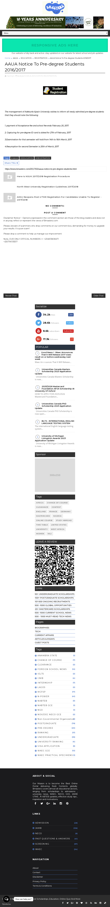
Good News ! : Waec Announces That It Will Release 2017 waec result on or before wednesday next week (54, 355)
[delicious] (105, 903)
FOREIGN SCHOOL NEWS (52, 669)
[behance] (96, 903)
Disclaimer (38, 877)
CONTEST (56, 507)
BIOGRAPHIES (42, 628)
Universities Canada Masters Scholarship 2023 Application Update (53, 371)
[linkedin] (54, 803)
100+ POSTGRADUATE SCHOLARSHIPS (54, 598)
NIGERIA (57, 516)
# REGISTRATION (43, 158)
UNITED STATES (59, 525)
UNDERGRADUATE (48, 737)
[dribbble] (86, 903)
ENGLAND (41, 511)
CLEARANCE (42, 507)
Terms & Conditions (42, 886)
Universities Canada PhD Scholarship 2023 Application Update (53, 406)
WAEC (38, 849)
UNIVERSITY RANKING (50, 741)
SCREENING (42, 844)
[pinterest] (67, 803)
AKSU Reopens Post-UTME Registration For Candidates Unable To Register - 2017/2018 (59, 198)
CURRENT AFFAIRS (44, 635)
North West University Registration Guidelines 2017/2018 (47, 186)
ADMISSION (42, 823)
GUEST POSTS (42, 642)
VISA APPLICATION (49, 746)
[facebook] (35, 803)
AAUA (15, 58)
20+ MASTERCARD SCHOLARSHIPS (52, 609)
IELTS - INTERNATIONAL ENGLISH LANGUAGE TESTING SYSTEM (58, 422)
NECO (38, 833)
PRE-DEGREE (45, 728)
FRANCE (53, 511)
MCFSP (42, 692)
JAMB (38, 828)
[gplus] (48, 803)
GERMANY (66, 511)
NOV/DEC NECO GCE (49, 714)
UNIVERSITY (42, 529)
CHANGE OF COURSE (57, 503)
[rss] (91, 903)
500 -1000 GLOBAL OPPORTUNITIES (53, 605)
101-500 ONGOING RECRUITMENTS (52, 601)
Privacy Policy (39, 881)
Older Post (99, 295)
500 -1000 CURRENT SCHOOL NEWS (53, 612)
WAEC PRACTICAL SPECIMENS (55, 755)
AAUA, (29, 76)
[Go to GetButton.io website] (6, 904)
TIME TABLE (42, 525)
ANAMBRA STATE (47, 655)
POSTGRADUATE (47, 723)
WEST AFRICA (58, 529)
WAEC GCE (44, 750)
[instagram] (61, 803)
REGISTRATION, (50, 76)
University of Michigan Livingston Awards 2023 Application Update (50, 438)
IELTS (41, 674)
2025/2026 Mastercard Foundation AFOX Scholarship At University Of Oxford (54, 388)
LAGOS (41, 687)
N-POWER (43, 696)
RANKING (43, 732)
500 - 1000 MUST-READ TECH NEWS (53, 616)
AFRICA (40, 503)
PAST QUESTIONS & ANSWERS (52, 838)
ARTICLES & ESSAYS (45, 639)
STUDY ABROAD (64, 520)
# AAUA (14, 158)
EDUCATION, (37, 76)
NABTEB (42, 701)
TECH (38, 631)
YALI (50, 534)
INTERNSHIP (45, 683)
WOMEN (40, 534)
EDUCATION (26, 58)
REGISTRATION (40, 58)
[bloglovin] (82, 903)
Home (7, 58)
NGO (40, 710)
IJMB (40, 678)
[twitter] (42, 803)
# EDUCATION (27, 158)
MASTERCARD (43, 516)
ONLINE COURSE (44, 520)
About (35, 868)
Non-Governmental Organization (56, 719)
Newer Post (11, 295)
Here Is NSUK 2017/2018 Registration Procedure (43, 176)
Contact (36, 872)
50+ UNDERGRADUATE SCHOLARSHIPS (54, 594)
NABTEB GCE (45, 705)
